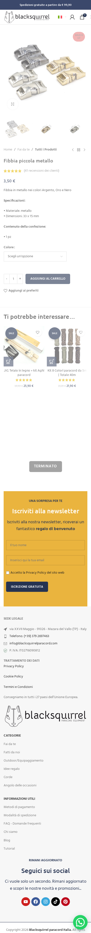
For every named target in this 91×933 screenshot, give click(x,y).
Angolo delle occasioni (20, 785)
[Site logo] (27, 17)
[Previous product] (73, 150)
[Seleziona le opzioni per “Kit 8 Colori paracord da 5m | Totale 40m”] (52, 361)
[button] (8, 361)
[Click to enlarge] (12, 104)
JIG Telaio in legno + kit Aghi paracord (24, 372)
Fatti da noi (12, 752)
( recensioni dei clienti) (41, 171)
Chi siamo (10, 832)
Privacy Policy (14, 666)
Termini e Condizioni (18, 687)
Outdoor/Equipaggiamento (23, 761)
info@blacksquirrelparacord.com (33, 643)
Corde (8, 777)
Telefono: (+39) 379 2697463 (29, 636)
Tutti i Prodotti (46, 149)
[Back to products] (79, 150)
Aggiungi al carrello (47, 278)
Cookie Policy (13, 676)
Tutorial (9, 849)
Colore (9, 247)
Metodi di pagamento (19, 807)
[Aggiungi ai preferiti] (37, 332)
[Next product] (84, 150)
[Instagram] (45, 901)
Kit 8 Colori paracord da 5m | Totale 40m (67, 372)
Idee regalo (12, 769)
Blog (7, 840)
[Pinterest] (65, 901)
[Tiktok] (55, 901)
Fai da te (23, 149)
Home (8, 149)
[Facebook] (35, 901)
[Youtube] (25, 901)
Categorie (12, 735)
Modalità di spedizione (20, 815)
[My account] (72, 17)
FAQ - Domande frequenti (22, 823)
